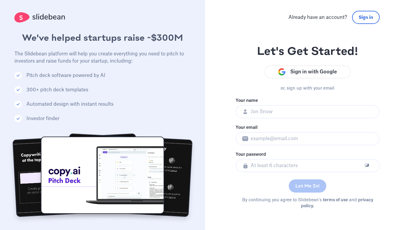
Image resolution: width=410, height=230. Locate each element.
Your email (247, 127)
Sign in (366, 17)
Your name (247, 101)
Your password (251, 154)
